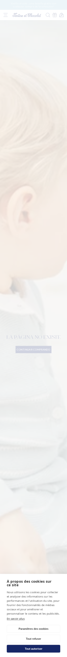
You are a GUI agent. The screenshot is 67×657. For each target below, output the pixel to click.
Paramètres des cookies (33, 628)
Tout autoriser (33, 648)
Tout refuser (33, 638)
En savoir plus (16, 618)
